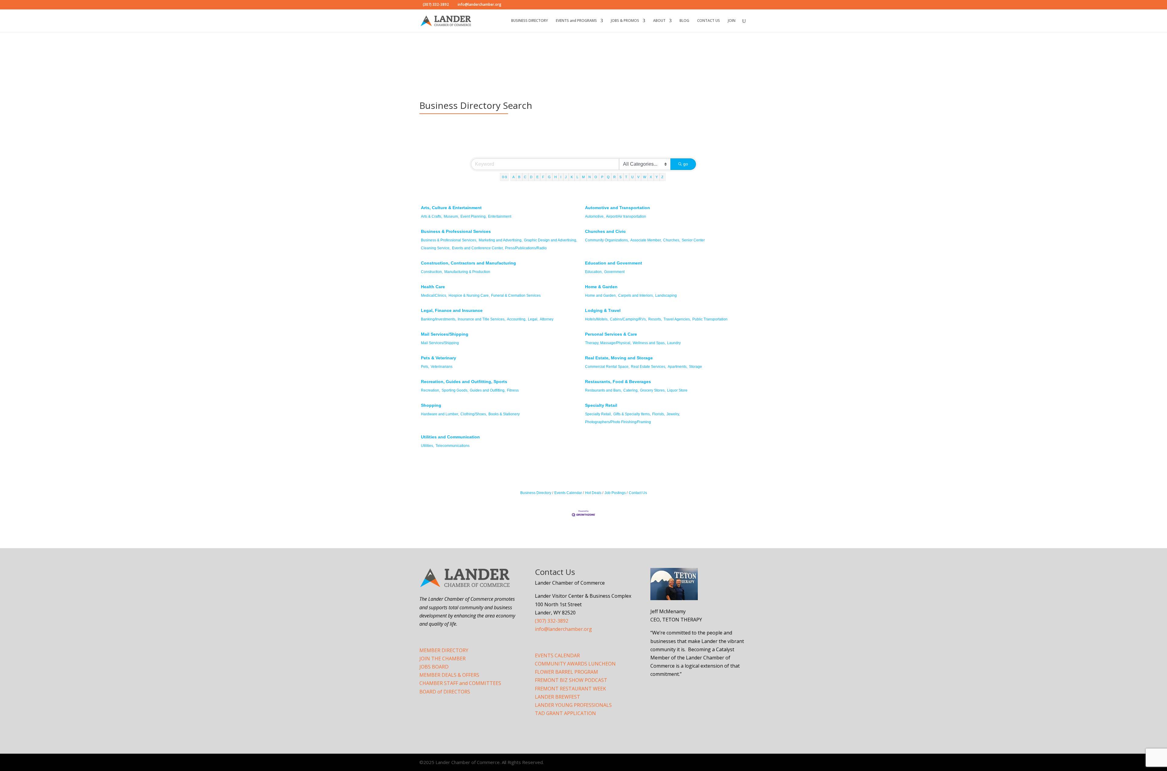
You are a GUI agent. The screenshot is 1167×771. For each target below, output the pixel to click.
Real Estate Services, (648, 367)
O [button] (595, 177)
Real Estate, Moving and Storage (619, 357)
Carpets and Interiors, (636, 295)
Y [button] (657, 177)
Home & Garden (601, 286)
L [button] (577, 177)
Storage (695, 367)
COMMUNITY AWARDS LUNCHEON (575, 663)
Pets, (425, 367)
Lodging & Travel (603, 310)
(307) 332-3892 (551, 620)
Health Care (433, 286)
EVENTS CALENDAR (557, 655)
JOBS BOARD (434, 666)
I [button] (560, 177)
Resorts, (655, 319)
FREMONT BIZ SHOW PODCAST (571, 680)
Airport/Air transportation (626, 216)
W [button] (644, 177)
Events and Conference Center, (478, 248)
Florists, (658, 414)
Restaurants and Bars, (603, 390)
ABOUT (659, 21)
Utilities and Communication (450, 436)
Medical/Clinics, (434, 295)
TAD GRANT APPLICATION (565, 713)
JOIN (731, 21)
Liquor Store (677, 390)
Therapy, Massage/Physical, (608, 343)
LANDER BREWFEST (557, 696)
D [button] (531, 177)
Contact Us (638, 493)
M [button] (583, 177)
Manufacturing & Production (467, 272)
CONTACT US (708, 21)
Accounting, (516, 319)
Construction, (432, 272)
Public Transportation (710, 319)
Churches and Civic (605, 231)
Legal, (533, 319)
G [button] (549, 177)
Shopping (431, 405)
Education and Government (613, 263)
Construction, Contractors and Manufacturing (468, 263)
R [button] (614, 177)
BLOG (684, 21)
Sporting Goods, (455, 390)
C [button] (525, 177)
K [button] (572, 177)
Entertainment (499, 216)
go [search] (685, 163)
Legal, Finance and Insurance (452, 310)
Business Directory (535, 493)
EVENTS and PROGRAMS (576, 21)
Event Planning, (473, 216)
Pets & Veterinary (438, 357)
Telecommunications (452, 446)
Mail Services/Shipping (444, 334)
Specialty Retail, (598, 414)
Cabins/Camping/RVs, (628, 319)
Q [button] (608, 177)
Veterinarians (442, 367)
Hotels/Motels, (596, 319)
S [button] (620, 177)
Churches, (671, 240)
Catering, (631, 390)
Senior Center (693, 240)
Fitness (513, 390)
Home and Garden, (601, 295)
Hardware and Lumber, (440, 414)
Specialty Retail (601, 405)
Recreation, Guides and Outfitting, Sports (464, 381)
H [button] (555, 177)
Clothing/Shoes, (473, 414)
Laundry (674, 343)
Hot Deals (593, 493)
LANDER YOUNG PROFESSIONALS (573, 705)
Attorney (546, 319)
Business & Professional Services (456, 231)
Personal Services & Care (611, 334)
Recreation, (430, 390)
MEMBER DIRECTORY (443, 650)
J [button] (566, 177)
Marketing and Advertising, (500, 240)
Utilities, (427, 446)
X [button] (651, 177)
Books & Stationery (504, 414)
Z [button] (662, 177)
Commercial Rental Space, (607, 367)
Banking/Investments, (438, 319)
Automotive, (594, 216)
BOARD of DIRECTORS (444, 691)
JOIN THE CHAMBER (442, 658)
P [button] (602, 177)
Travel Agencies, (677, 319)
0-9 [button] (504, 177)
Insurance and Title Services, (481, 319)
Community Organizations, (607, 240)
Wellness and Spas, (649, 343)
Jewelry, (673, 414)
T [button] (626, 177)
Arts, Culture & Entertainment (451, 207)
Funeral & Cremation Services (516, 295)
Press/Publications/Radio (526, 248)
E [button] (537, 177)
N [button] (589, 177)
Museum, (451, 216)
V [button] (638, 177)
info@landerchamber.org (563, 629)
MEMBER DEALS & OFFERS (449, 675)
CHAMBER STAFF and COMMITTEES (460, 683)
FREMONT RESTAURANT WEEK (570, 688)
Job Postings (615, 493)
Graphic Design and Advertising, (550, 240)
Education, (594, 272)
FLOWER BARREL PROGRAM (566, 672)
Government (614, 272)
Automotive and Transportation (617, 207)
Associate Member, (646, 240)
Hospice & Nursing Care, (469, 295)
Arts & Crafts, (431, 216)
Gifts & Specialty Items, (632, 414)
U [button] (632, 177)
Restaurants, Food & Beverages (618, 381)
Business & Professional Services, (449, 240)
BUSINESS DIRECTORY (529, 21)
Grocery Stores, (653, 390)
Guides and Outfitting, (487, 390)
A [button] (513, 177)
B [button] (519, 177)
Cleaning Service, (435, 248)
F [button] (543, 177)
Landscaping (666, 295)
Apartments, (677, 367)
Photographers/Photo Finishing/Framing (618, 422)
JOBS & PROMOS (625, 21)
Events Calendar (568, 493)
